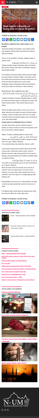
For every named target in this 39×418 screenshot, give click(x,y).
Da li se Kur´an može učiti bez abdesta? (15, 315)
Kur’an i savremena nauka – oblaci (12, 277)
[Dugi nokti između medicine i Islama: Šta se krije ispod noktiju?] (5, 228)
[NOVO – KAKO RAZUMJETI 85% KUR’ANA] (5, 218)
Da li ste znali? (6, 263)
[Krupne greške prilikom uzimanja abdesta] (5, 238)
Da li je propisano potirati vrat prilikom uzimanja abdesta (19, 269)
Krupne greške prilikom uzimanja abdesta (23, 236)
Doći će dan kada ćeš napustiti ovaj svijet (14, 271)
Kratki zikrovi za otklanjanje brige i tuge (13, 274)
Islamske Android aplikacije (11, 292)
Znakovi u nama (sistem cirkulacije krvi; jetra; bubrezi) (18, 280)
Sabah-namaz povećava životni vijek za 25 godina (16, 266)
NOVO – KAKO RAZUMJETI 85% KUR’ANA (23, 216)
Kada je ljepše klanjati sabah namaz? (14, 363)
